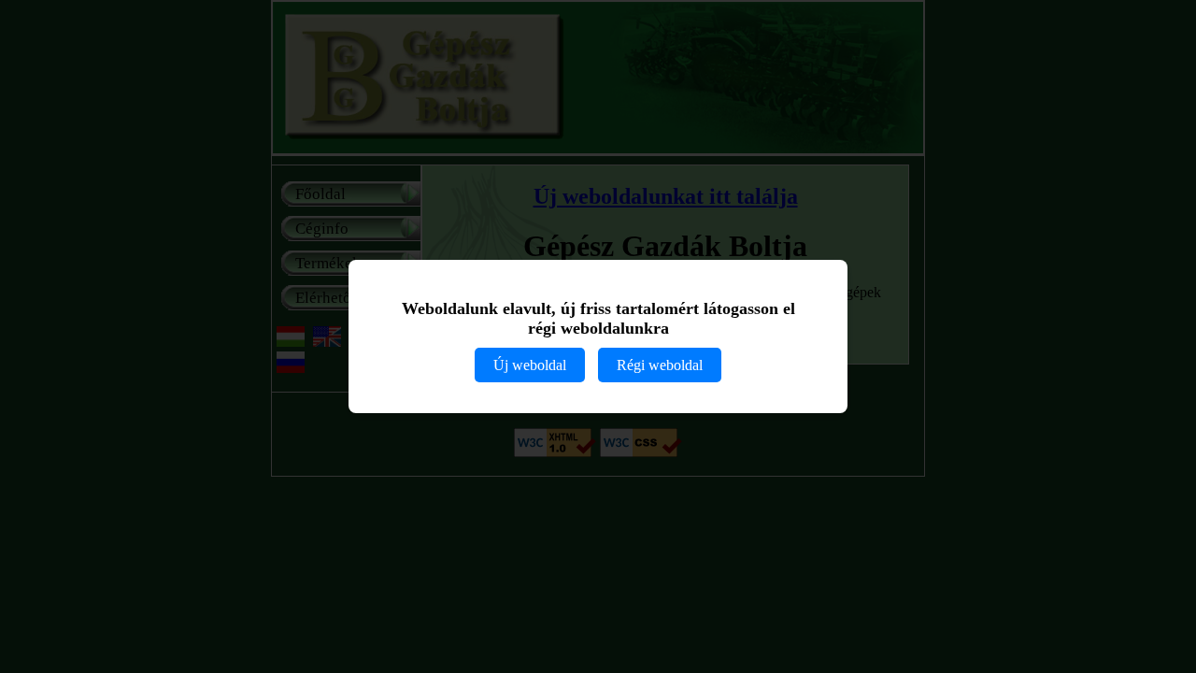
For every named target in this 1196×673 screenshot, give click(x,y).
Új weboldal (529, 365)
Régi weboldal (660, 365)
